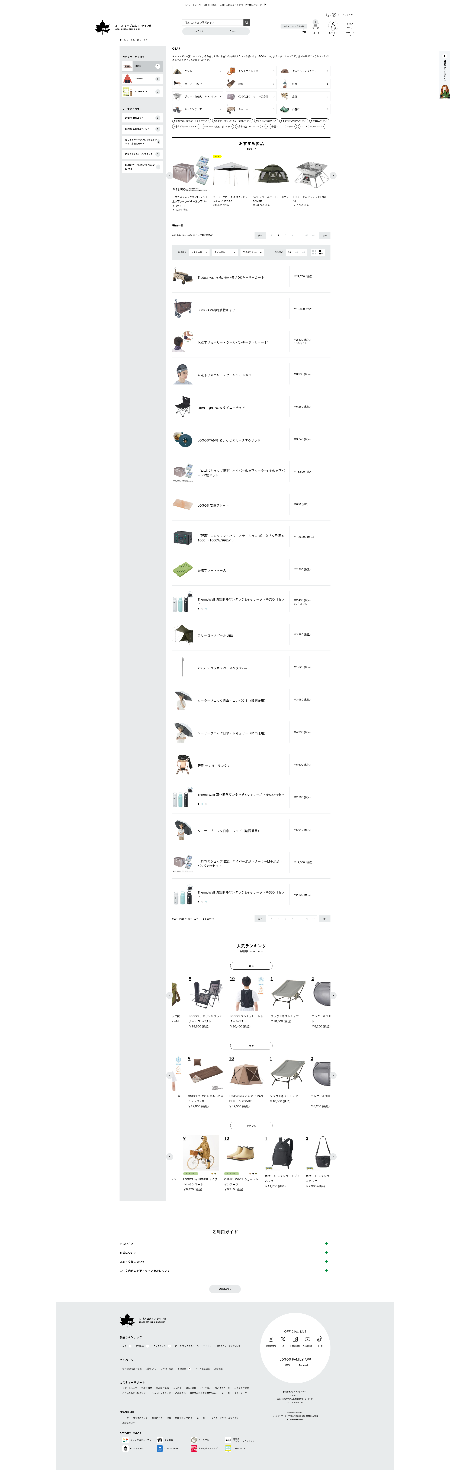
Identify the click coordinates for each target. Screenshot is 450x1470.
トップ (125, 1418)
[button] (169, 175)
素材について (128, 1423)
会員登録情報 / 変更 (132, 1369)
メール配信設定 (202, 1369)
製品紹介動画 (162, 1388)
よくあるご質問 (241, 1388)
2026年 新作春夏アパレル (137, 129)
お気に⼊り (151, 1369)
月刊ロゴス (157, 1418)
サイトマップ (240, 1393)
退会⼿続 (218, 1369)
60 (303, 252)
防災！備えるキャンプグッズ (139, 154)
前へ (260, 235)
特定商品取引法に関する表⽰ (203, 1393)
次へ (325, 235)
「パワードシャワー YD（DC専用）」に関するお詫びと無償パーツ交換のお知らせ (223, 5)
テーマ (233, 31)
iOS (287, 1365)
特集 (169, 1418)
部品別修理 (191, 1388)
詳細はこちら (225, 1289)
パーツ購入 (205, 1388)
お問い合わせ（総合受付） (135, 1393)
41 (313, 235)
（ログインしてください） (222, 1346)
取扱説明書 (146, 1388)
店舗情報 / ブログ (183, 1418)
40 (307, 235)
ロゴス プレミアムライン (187, 1346)
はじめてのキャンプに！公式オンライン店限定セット (141, 141)
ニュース (225, 1393)
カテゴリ (199, 31)
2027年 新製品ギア (134, 117)
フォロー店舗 (167, 1369)
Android (303, 1365)
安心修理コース (222, 1388)
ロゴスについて (140, 1418)
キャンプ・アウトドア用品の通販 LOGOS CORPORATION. (295, 1416)
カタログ (177, 1388)
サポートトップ (129, 1388)
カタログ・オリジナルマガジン (224, 1418)
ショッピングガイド (161, 1393)
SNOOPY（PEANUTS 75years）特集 (140, 166)
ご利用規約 (180, 1393)
